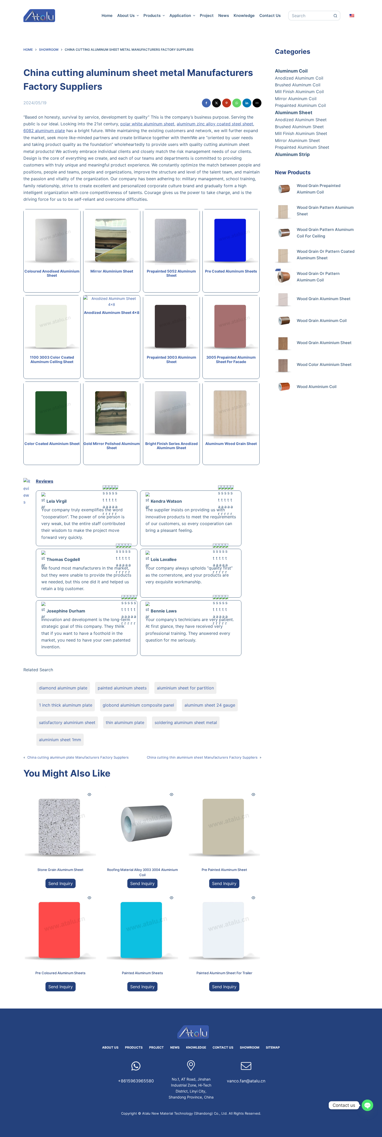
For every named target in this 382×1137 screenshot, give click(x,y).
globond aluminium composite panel (138, 705)
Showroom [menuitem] (249, 1047)
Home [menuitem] (107, 15)
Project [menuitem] (207, 15)
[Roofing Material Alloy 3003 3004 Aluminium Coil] (142, 823)
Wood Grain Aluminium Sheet (324, 342)
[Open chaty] (367, 1105)
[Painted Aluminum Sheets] (142, 927)
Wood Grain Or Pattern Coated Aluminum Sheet (325, 254)
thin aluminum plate (125, 722)
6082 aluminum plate (44, 130)
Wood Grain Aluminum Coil (322, 320)
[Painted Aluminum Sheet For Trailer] (224, 927)
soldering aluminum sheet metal (186, 722)
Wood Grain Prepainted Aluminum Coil (318, 189)
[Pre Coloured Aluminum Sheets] (60, 927)
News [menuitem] (223, 15)
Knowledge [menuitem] (244, 15)
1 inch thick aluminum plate (65, 705)
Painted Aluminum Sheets (142, 973)
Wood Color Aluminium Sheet (324, 364)
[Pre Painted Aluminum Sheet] (224, 823)
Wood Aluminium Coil (317, 386)
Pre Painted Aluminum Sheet (224, 870)
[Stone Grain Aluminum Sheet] (60, 823)
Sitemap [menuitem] (273, 1047)
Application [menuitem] (180, 15)
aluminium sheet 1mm (60, 739)
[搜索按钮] (335, 16)
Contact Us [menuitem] (270, 15)
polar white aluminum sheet (147, 123)
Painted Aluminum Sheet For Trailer (224, 973)
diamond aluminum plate (63, 687)
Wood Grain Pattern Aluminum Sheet (325, 210)
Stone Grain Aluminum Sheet (60, 870)
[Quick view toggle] (89, 794)
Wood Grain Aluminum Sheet (324, 298)
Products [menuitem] (152, 15)
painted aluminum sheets (122, 687)
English (352, 15)
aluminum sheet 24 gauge (210, 705)
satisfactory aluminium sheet (67, 722)
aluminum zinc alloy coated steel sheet (215, 123)
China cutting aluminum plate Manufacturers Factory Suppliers (78, 757)
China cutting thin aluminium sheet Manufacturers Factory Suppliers (202, 757)
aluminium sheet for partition (185, 687)
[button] (206, 103)
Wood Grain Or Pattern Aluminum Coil (318, 276)
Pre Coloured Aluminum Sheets (60, 973)
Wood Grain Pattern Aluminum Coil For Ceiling (325, 232)
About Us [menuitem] (126, 15)
